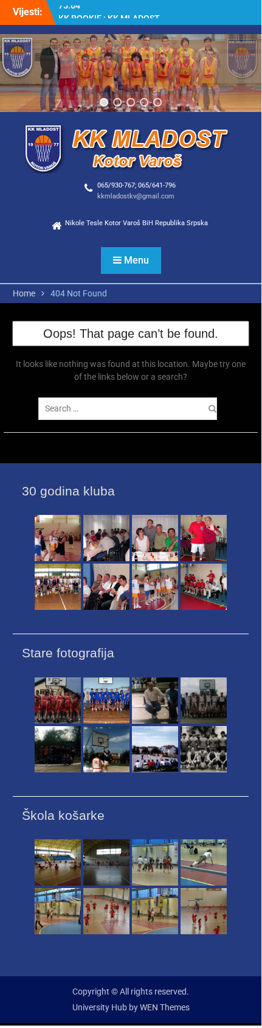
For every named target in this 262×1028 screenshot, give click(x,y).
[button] (104, 102)
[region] (131, 73)
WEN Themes (165, 1007)
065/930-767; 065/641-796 (136, 185)
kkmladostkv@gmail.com (135, 196)
